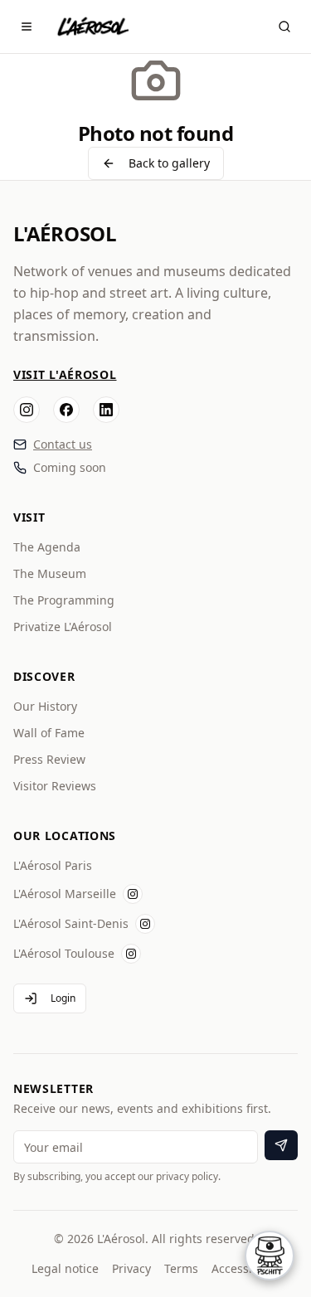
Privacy (131, 1268)
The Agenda (46, 547)
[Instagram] (26, 409)
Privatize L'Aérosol (62, 626)
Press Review (49, 759)
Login (63, 998)
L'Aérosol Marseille (64, 893)
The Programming (63, 600)
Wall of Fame (49, 733)
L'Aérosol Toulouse (63, 953)
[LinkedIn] (106, 409)
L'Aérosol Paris (52, 865)
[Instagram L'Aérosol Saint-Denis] (145, 924)
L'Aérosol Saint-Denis (71, 923)
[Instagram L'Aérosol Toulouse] (131, 954)
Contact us (62, 444)
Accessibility (245, 1268)
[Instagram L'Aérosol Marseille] (133, 894)
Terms (181, 1268)
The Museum (49, 573)
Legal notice (65, 1268)
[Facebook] (66, 409)
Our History (45, 706)
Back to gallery (169, 163)
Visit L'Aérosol (65, 374)
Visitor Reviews (54, 786)
